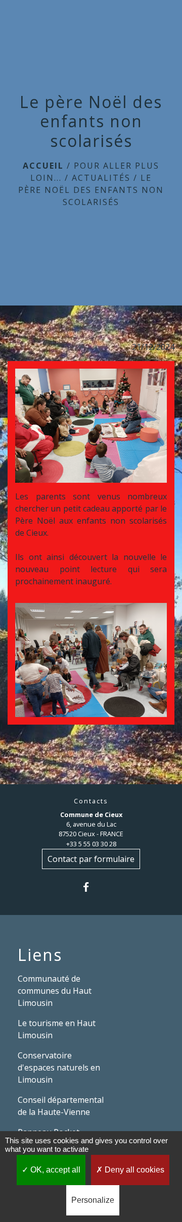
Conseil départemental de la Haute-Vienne (61, 1105)
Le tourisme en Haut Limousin (57, 1029)
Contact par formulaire (91, 858)
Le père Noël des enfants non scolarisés (91, 190)
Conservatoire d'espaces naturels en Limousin (59, 1067)
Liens (40, 954)
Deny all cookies (133, 1169)
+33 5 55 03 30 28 (91, 843)
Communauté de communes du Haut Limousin (55, 990)
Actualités (101, 177)
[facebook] (90, 887)
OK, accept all (54, 1169)
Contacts (91, 801)
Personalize (92, 1200)
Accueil (43, 165)
